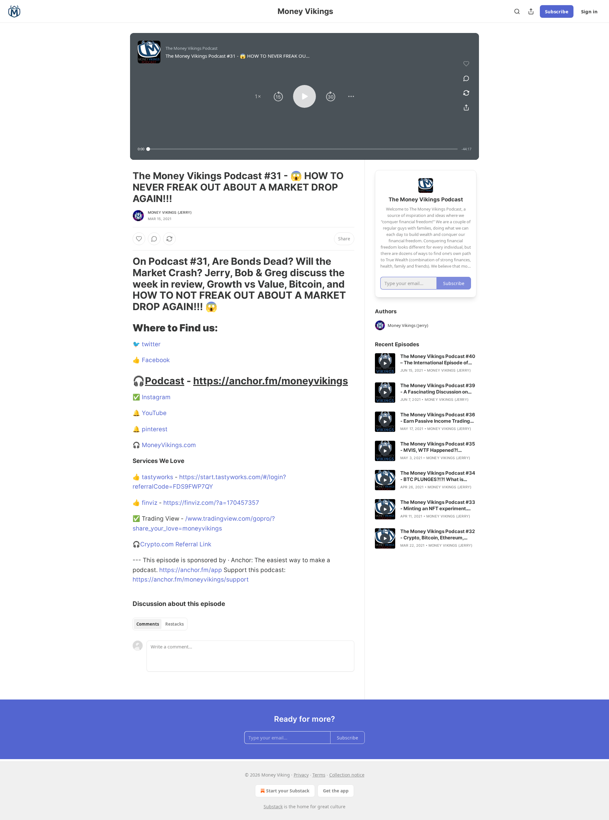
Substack (273, 807)
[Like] (139, 238)
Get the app (336, 791)
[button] (257, 96)
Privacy (301, 775)
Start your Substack (288, 791)
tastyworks (157, 477)
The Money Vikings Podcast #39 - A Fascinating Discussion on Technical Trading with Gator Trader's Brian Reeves (437, 388)
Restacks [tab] (174, 624)
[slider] (303, 149)
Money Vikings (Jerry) (170, 212)
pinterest (154, 429)
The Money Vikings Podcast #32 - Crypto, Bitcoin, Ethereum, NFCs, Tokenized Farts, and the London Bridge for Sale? (437, 534)
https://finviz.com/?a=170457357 (211, 502)
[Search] (517, 11)
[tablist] (160, 624)
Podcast (164, 381)
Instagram (156, 397)
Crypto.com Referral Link (175, 544)
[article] (425, 363)
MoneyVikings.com (169, 445)
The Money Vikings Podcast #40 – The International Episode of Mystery (437, 359)
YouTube (154, 413)
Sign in (589, 11)
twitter (151, 344)
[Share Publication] (531, 11)
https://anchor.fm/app (190, 570)
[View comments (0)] (466, 78)
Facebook (156, 360)
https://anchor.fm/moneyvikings (270, 381)
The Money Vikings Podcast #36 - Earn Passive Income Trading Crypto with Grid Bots (437, 418)
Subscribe (556, 11)
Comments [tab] (147, 624)
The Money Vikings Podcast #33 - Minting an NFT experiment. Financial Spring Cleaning (437, 505)
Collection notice (346, 775)
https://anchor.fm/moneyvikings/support (191, 579)
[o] (385, 363)
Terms (318, 775)
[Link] (124, 284)
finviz (150, 502)
